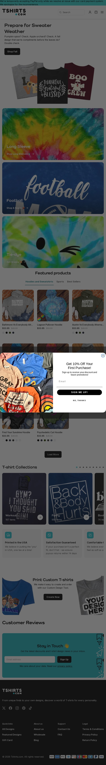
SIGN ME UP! (79, 392)
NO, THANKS (79, 400)
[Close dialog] (103, 355)
